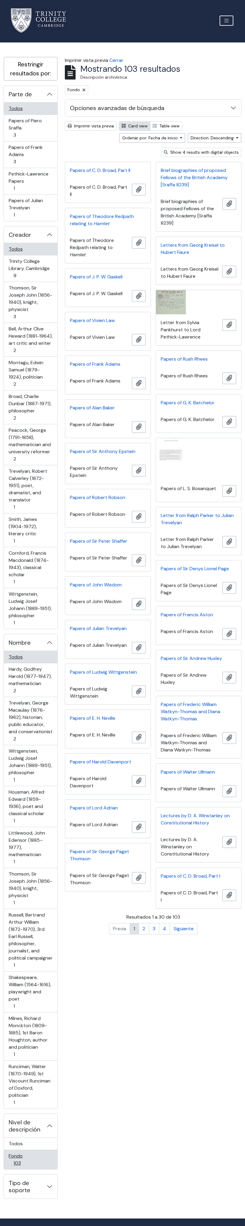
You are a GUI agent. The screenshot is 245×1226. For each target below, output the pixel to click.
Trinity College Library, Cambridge (29, 268)
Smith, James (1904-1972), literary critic (22, 530)
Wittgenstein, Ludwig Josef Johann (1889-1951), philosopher (30, 608)
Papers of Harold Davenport (100, 762)
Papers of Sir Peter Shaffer (98, 541)
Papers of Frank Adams (25, 154)
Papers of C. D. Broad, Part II (100, 170)
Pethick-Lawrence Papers (28, 180)
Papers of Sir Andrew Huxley (191, 658)
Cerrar (116, 60)
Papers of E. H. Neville (92, 718)
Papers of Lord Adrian (94, 808)
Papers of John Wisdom (96, 585)
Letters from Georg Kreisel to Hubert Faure (193, 248)
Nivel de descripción (24, 1125)
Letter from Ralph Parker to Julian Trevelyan (197, 519)
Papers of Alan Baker (92, 408)
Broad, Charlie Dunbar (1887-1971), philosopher (29, 407)
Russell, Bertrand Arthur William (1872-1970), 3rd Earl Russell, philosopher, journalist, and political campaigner (30, 939)
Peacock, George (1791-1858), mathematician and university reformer (29, 444)
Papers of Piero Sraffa (25, 127)
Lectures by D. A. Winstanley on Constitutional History (195, 819)
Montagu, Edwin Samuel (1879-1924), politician (25, 373)
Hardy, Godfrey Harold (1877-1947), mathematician (30, 680)
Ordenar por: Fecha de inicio (150, 138)
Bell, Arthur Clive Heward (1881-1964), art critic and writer (30, 339)
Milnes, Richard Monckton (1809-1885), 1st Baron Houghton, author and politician (28, 1036)
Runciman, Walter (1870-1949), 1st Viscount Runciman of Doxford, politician (29, 1084)
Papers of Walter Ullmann (188, 772)
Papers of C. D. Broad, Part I (190, 876)
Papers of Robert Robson (97, 497)
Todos (16, 108)
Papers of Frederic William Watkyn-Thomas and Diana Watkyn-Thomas (190, 711)
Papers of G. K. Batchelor (188, 402)
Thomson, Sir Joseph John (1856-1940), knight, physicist (30, 302)
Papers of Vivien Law (92, 320)
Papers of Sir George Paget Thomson (99, 855)
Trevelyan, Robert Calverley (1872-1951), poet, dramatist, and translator (27, 489)
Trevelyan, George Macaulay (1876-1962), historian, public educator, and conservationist (30, 720)
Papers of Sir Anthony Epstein (102, 451)
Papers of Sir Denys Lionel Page (195, 568)
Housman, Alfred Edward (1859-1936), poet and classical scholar (26, 806)
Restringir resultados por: (30, 68)
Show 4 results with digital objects (204, 152)
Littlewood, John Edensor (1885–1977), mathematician (26, 847)
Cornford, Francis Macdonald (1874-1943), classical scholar (28, 567)
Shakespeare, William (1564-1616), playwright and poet (29, 991)
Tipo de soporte (19, 1186)
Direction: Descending (213, 138)
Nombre (20, 642)
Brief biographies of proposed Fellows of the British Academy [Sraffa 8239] (194, 177)
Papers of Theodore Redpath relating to (102, 220)
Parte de (20, 94)
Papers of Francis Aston (187, 615)
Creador (20, 235)
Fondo (25, 1159)
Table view (169, 126)
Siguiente (184, 928)
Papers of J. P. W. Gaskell (96, 277)
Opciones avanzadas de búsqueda (117, 108)
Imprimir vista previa (93, 126)
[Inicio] (42, 20)
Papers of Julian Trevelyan (25, 207)
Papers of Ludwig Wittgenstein (103, 672)
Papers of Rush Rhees (184, 359)
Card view (137, 126)
